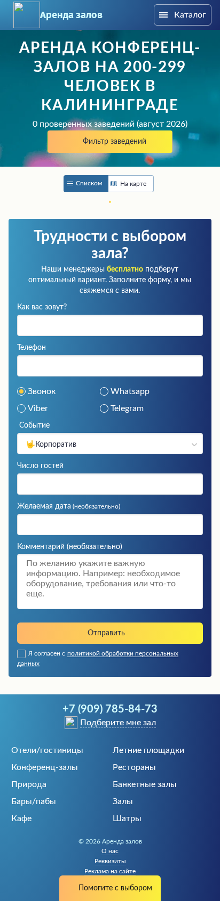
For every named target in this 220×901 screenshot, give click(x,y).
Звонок (42, 391)
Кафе (21, 818)
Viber (38, 408)
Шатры (127, 818)
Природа (28, 784)
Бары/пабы (33, 801)
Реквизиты (110, 861)
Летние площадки (148, 750)
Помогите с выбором (115, 888)
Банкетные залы (145, 784)
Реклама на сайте (110, 871)
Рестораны (134, 767)
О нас (110, 851)
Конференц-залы (44, 767)
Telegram (127, 408)
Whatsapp (130, 391)
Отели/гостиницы (47, 750)
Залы (123, 801)
